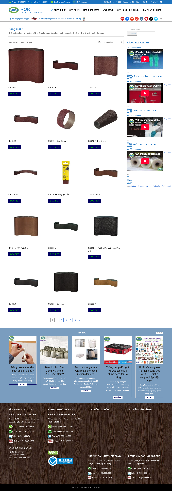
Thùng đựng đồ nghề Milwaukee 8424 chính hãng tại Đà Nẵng (44, 19)
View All (160, 332)
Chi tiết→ (22, 384)
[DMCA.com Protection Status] (53, 452)
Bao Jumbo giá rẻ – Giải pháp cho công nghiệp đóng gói (86, 370)
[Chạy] (128, 72)
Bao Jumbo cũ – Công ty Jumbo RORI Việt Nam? (54, 370)
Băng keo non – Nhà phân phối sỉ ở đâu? (22, 369)
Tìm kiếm (132, 33)
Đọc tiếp (14, 94)
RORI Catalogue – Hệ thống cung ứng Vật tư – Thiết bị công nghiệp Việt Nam (149, 374)
